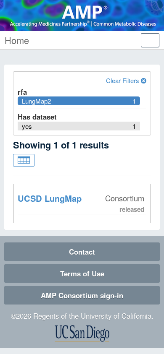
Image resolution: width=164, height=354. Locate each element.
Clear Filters (123, 80)
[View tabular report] (23, 160)
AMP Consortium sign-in (82, 295)
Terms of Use (82, 273)
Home (17, 40)
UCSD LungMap (50, 198)
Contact (82, 252)
